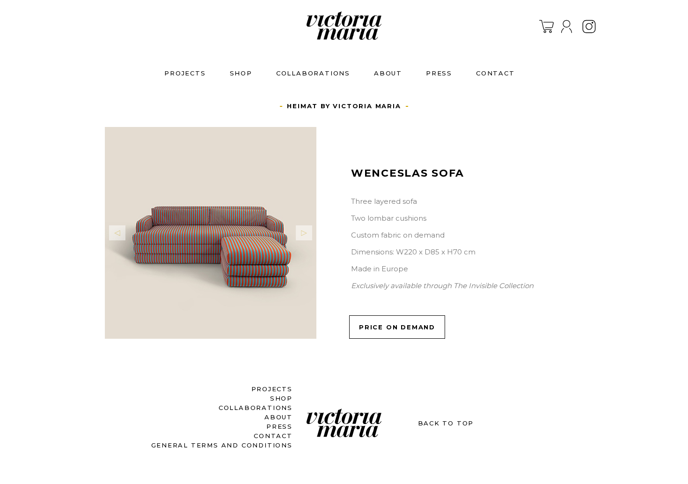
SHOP (241, 73)
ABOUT (388, 73)
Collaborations (313, 73)
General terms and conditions (222, 445)
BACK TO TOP (446, 423)
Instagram (589, 26)
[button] (117, 232)
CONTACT (495, 73)
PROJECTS (184, 73)
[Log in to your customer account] (566, 26)
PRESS (439, 73)
